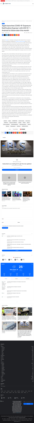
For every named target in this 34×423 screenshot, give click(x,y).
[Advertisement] (17, 13)
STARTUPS (2, 363)
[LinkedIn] (7, 35)
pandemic (19, 392)
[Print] (25, 133)
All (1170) (17, 250)
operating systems (23, 124)
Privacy (8, 126)
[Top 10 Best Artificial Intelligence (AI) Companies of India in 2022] (4, 283)
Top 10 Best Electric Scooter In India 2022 (13, 296)
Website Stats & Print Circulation (23, 418)
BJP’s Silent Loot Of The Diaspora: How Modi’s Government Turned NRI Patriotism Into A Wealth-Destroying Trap (26, 199)
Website (19, 222)
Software (18, 126)
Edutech (3, 364)
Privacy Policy (8, 418)
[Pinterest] (11, 35)
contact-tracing (22, 41)
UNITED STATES (25, 126)
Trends (3, 23)
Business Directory (16, 421)
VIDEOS (2, 381)
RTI (1, 360)
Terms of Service (13, 418)
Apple (10, 120)
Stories (2, 376)
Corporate (3, 347)
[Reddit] (13, 35)
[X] (5, 35)
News (16, 392)
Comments (27, 278)
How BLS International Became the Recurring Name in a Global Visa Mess (10, 149)
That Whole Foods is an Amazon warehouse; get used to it (15, 247)
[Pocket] (18, 35)
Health (24, 122)
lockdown (10, 392)
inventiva (7, 392)
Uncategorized (3, 380)
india (1, 392)
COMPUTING (15, 120)
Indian (4, 392)
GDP (2, 351)
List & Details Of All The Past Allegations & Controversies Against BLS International (23, 318)
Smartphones (13, 126)
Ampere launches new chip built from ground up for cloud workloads (16, 290)
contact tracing (21, 120)
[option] (17, 148)
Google (7, 39)
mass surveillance (7, 124)
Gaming (3, 368)
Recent (17, 278)
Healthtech (3, 369)
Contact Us (17, 418)
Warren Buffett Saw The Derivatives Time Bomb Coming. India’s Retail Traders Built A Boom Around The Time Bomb (6, 198)
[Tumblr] (9, 35)
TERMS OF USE (30, 418)
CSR (2, 418)
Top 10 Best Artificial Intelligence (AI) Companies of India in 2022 (16, 281)
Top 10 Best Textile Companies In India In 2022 (13, 293)
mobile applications (15, 124)
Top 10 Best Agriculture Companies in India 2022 (14, 286)
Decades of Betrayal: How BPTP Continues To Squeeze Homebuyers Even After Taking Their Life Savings (9, 318)
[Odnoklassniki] (16, 35)
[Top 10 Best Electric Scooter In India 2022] (4, 298)
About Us (5, 418)
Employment (2, 355)
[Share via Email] (23, 133)
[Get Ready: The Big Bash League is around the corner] (4, 237)
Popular (6, 278)
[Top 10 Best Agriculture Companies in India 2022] (4, 288)
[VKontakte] (15, 35)
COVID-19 (17, 41)
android (5, 120)
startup (22, 392)
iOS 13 (29, 122)
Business (2, 346)
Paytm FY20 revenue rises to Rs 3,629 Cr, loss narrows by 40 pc (16, 239)
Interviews (2, 359)
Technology (3, 373)
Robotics (3, 372)
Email (3, 222)
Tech (1, 377)
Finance (3, 350)
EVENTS (2, 356)
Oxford (29, 124)
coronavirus (28, 120)
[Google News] (15, 129)
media (13, 392)
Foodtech (3, 367)
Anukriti (3, 32)
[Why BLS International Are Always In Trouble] (9, 325)
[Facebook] (3, 35)
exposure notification (13, 122)
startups (25, 392)
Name (3, 218)
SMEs (2, 354)
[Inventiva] (7, 3)
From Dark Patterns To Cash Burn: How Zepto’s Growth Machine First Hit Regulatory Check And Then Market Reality (16, 198)
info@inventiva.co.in (18, 412)
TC (27, 392)
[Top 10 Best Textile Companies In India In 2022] (4, 294)
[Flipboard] (22, 129)
